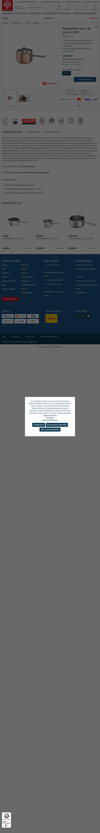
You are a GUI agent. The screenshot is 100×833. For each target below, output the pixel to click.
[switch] (6, 825)
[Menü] (10, 813)
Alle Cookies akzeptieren (50, 429)
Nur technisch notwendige (57, 425)
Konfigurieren (38, 425)
